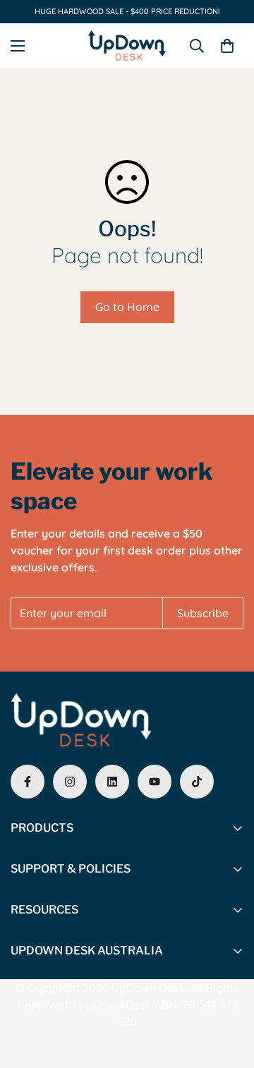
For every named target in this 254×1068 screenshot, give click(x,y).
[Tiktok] (197, 782)
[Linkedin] (112, 782)
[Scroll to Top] (228, 993)
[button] (227, 46)
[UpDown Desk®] (127, 45)
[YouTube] (154, 782)
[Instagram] (70, 782)
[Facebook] (27, 782)
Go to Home (127, 307)
